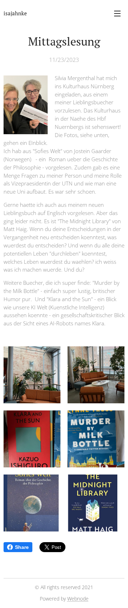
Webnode (78, 598)
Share (22, 547)
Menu (117, 13)
